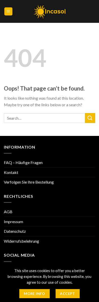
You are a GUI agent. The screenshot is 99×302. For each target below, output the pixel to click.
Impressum (13, 221)
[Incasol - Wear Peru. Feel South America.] (50, 11)
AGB (8, 211)
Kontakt (11, 172)
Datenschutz (15, 231)
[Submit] (90, 118)
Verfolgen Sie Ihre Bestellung (29, 182)
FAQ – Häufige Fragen (23, 162)
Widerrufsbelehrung (21, 241)
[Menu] (8, 11)
